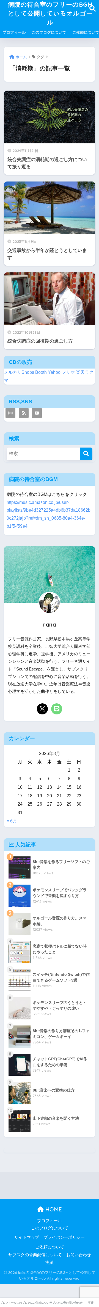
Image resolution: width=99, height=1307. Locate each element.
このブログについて (49, 32)
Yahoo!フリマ (61, 372)
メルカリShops (19, 372)
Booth (41, 372)
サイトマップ (26, 1237)
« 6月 (12, 821)
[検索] (86, 454)
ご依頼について (49, 1247)
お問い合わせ (78, 1255)
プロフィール (14, 32)
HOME (53, 1209)
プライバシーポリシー (64, 1237)
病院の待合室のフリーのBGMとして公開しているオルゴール (50, 13)
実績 (49, 1262)
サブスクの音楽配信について (35, 1255)
